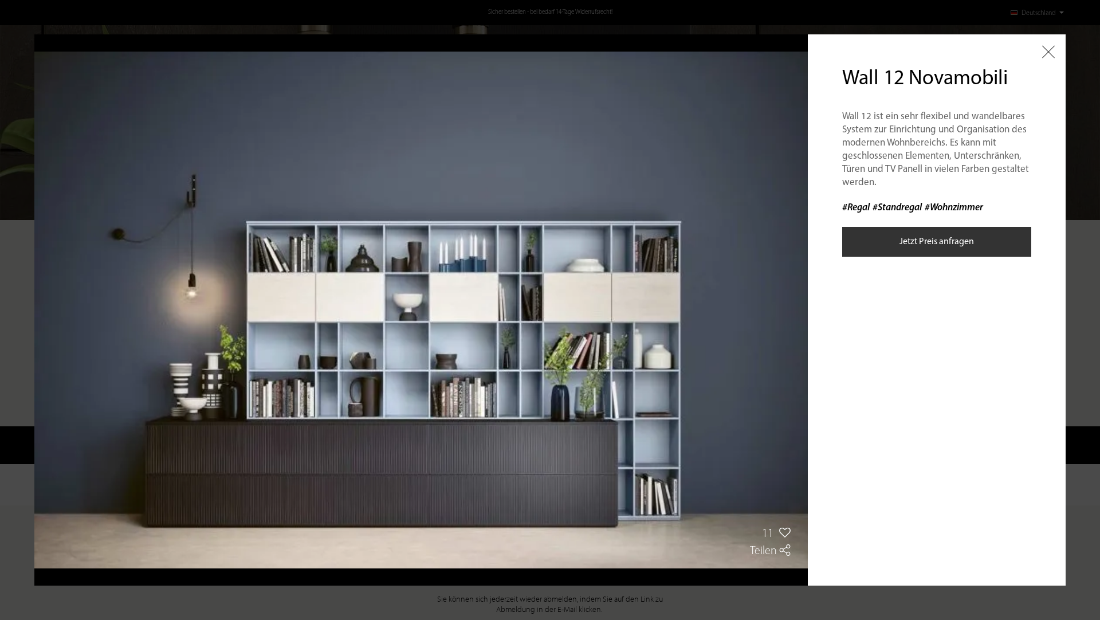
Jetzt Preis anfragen (936, 241)
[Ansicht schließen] (1048, 51)
